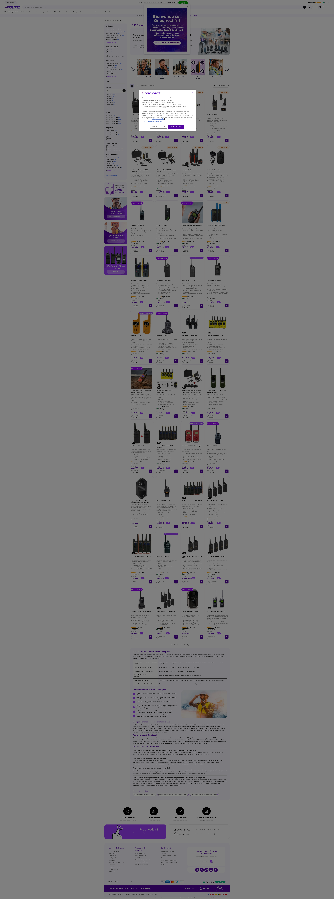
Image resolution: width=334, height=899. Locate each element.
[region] (167, 110)
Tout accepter (176, 126)
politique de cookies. (158, 119)
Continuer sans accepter (188, 92)
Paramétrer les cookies (158, 126)
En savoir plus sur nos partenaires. (152, 121)
